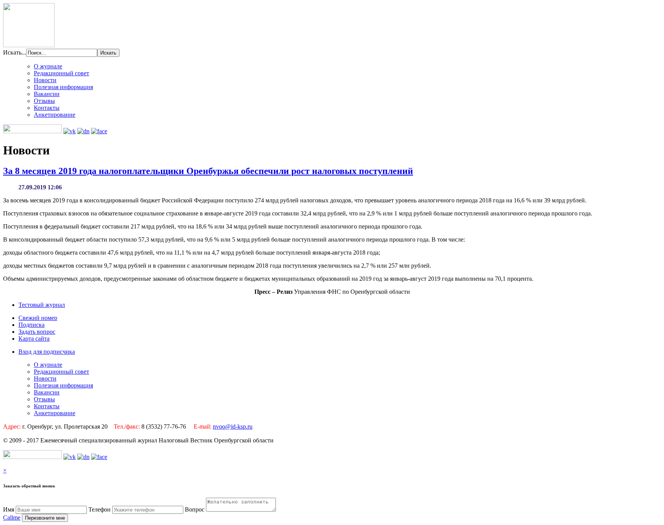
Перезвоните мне (45, 518)
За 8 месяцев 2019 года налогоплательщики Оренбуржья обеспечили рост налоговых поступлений (208, 171)
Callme (11, 517)
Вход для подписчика (46, 351)
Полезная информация (63, 87)
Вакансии (47, 94)
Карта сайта (34, 338)
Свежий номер (37, 318)
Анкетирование (54, 114)
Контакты (47, 107)
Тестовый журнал (41, 304)
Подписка (31, 324)
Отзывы (44, 101)
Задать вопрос (36, 331)
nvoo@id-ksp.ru (232, 426)
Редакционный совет (61, 73)
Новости (45, 80)
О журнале (48, 66)
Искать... (14, 52)
